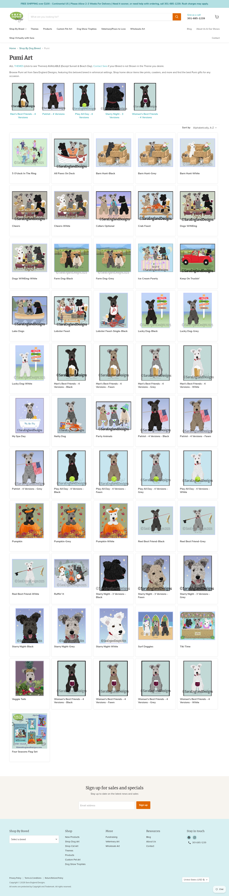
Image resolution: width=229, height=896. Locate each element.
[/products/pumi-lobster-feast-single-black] (113, 310)
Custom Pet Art (64, 28)
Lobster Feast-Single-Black (112, 331)
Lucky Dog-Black (148, 331)
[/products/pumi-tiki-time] (197, 625)
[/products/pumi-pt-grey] (29, 468)
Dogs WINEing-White (24, 278)
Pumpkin (17, 541)
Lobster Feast (62, 331)
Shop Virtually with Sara (21, 38)
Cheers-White (62, 226)
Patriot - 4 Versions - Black (153, 436)
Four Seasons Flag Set (25, 751)
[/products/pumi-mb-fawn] (113, 363)
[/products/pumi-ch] (29, 205)
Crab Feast (144, 226)
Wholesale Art (137, 28)
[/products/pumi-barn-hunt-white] (197, 152)
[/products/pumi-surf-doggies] (155, 625)
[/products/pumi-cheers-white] (71, 205)
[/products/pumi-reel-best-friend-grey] (197, 520)
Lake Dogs (18, 331)
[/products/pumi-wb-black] (71, 678)
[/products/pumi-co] (113, 205)
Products (47, 28)
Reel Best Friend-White (25, 594)
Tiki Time (185, 646)
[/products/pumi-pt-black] (155, 415)
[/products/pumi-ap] (71, 152)
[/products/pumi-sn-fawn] (155, 573)
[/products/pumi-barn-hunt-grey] (155, 152)
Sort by (186, 127)
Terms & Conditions (33, 878)
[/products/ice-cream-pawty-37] (155, 257)
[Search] (177, 16)
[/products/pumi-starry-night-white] (113, 625)
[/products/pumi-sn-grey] (197, 573)
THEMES (19, 66)
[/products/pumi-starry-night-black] (29, 625)
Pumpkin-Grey (62, 541)
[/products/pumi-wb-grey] (155, 678)
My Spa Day (19, 436)
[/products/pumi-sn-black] (113, 573)
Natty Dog (60, 436)
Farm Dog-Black (63, 278)
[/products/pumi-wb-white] (197, 678)
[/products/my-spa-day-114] (29, 415)
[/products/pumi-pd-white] (197, 468)
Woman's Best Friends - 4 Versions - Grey (153, 700)
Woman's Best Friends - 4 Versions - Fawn (111, 700)
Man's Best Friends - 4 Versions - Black (67, 385)
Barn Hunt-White (190, 173)
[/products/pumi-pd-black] (71, 468)
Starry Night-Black (22, 646)
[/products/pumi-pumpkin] (29, 520)
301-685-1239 (196, 18)
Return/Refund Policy (54, 878)
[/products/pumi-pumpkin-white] (113, 520)
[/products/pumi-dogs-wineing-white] (29, 257)
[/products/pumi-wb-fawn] (113, 678)
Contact (216, 38)
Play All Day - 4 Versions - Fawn (111, 490)
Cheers (16, 226)
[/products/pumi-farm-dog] (71, 257)
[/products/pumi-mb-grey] (155, 363)
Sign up (143, 805)
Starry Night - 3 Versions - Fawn (153, 595)
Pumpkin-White (105, 541)
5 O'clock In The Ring (24, 173)
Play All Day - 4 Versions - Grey (153, 490)
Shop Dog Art (72, 841)
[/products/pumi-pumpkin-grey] (71, 520)
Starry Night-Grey (64, 646)
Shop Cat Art (71, 846)
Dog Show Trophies (87, 28)
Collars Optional (105, 226)
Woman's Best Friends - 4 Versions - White (195, 700)
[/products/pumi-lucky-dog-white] (29, 363)
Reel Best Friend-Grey (192, 541)
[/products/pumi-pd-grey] (155, 468)
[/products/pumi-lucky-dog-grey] (197, 310)
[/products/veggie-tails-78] (29, 678)
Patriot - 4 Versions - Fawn (195, 436)
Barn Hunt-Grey (147, 173)
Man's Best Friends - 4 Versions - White (193, 385)
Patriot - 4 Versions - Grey (27, 489)
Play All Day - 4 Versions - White (195, 490)
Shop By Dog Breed (30, 48)
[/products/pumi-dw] (197, 205)
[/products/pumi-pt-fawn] (197, 415)
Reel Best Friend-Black (151, 541)
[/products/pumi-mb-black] (71, 363)
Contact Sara (100, 66)
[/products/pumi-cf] (155, 205)
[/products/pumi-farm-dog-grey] (113, 257)
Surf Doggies (145, 646)
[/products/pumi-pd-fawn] (113, 468)
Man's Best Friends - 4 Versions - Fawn (109, 385)
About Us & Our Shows (208, 28)
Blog (189, 28)
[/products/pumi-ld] (29, 310)
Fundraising (111, 837)
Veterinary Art (112, 841)
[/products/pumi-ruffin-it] (71, 573)
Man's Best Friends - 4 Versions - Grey (151, 385)
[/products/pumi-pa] (113, 415)
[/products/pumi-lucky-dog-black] (155, 310)
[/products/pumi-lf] (71, 310)
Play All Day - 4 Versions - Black (69, 490)
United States (194, 880)
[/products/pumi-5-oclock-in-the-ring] (29, 152)
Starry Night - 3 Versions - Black (111, 595)
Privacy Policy (15, 878)
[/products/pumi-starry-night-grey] (71, 625)
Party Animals (104, 436)
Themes (34, 28)
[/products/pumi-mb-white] (197, 363)
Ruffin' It (59, 594)
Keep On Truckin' (190, 278)
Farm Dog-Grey (105, 278)
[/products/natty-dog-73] (71, 415)
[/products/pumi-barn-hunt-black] (113, 152)
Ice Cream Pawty (148, 278)
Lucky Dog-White (22, 383)
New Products (72, 837)
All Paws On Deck (64, 173)
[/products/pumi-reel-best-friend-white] (29, 573)
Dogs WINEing (188, 226)
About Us (151, 841)
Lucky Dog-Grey (189, 331)
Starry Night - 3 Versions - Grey (195, 595)
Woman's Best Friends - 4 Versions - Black (69, 700)
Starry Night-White (107, 646)
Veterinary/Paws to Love (113, 28)
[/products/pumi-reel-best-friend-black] (155, 520)
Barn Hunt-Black (105, 173)
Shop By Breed (17, 28)
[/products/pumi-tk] (197, 257)
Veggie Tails (19, 699)
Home (12, 48)
